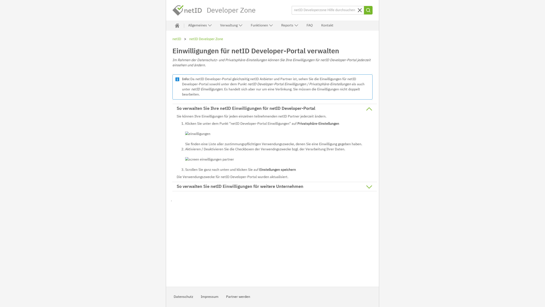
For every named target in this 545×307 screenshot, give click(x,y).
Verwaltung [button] (229, 25)
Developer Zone (231, 10)
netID (187, 10)
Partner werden (238, 297)
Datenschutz (183, 297)
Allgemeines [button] (198, 25)
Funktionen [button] (260, 25)
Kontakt (327, 25)
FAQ (310, 25)
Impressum (209, 297)
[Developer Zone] (177, 25)
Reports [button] (287, 25)
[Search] (368, 10)
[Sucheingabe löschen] (359, 10)
